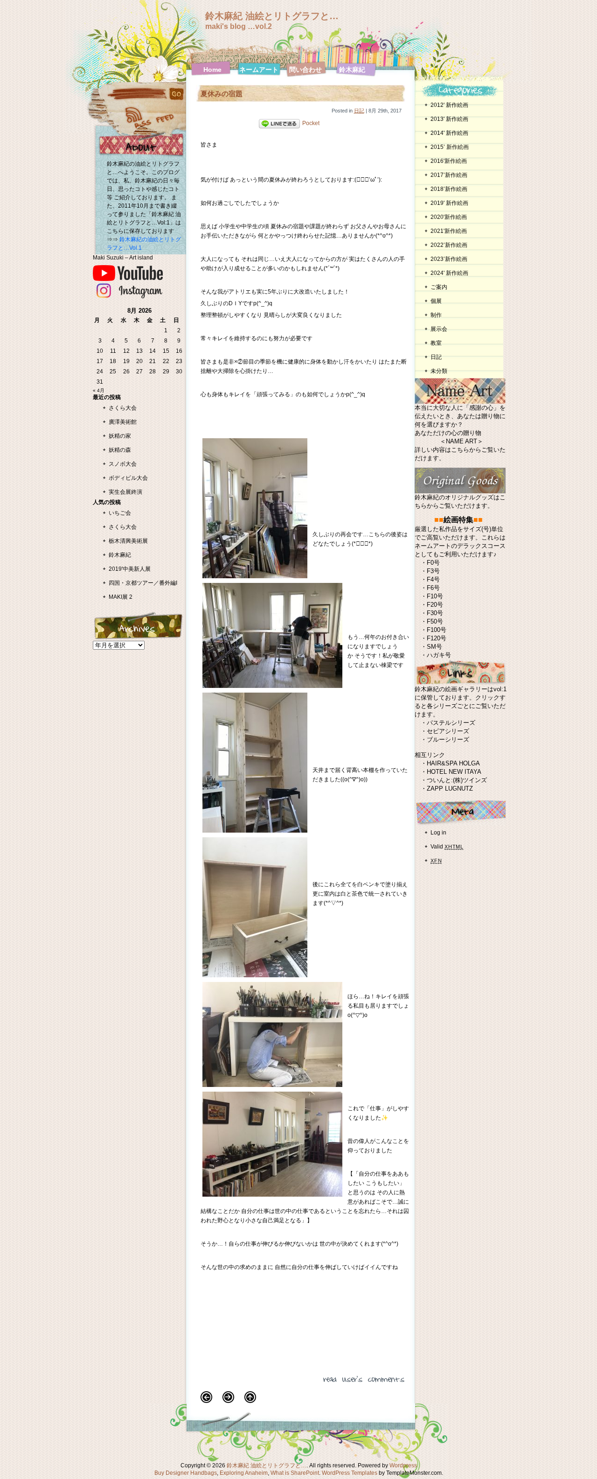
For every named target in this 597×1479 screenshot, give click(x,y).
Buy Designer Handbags (185, 1473)
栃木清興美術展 (128, 541)
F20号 (435, 604)
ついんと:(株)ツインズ (457, 780)
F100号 (436, 629)
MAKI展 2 (120, 597)
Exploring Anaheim (244, 1473)
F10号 (435, 596)
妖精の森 (120, 450)
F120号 (436, 638)
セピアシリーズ (448, 731)
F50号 (435, 621)
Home (212, 69)
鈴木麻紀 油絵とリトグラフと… (272, 16)
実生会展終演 (125, 492)
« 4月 (98, 390)
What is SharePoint (295, 1473)
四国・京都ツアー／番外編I (143, 583)
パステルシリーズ (451, 722)
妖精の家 (120, 436)
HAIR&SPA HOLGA (453, 763)
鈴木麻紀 (352, 69)
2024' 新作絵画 (449, 273)
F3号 (433, 571)
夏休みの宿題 (222, 94)
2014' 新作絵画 (449, 133)
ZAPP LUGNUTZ (450, 788)
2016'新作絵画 (448, 161)
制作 (436, 315)
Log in (438, 832)
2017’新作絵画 (448, 175)
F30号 (435, 613)
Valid (447, 846)
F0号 (433, 562)
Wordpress (403, 1465)
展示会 (438, 329)
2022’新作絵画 (448, 245)
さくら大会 (123, 408)
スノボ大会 (123, 464)
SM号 (434, 646)
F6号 (433, 587)
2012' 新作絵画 (452, 105)
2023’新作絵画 (448, 259)
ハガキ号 (439, 655)
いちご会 (120, 513)
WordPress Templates (349, 1473)
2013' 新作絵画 (449, 119)
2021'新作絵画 (448, 231)
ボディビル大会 (128, 478)
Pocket (310, 123)
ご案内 (438, 287)
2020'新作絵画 (448, 217)
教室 (436, 343)
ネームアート (258, 69)
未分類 (438, 371)
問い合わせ (305, 69)
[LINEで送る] (279, 123)
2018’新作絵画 (448, 189)
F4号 (433, 579)
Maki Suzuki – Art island (123, 257)
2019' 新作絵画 (449, 203)
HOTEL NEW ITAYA (454, 771)
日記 (359, 110)
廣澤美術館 (123, 422)
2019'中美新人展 (130, 569)
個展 (436, 301)
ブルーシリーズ (448, 739)
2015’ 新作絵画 (449, 147)
